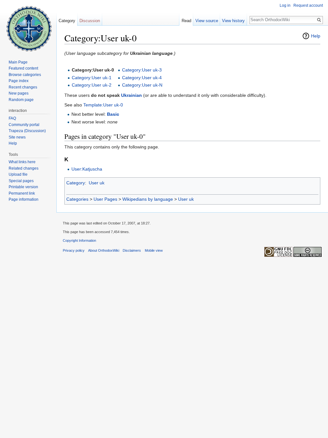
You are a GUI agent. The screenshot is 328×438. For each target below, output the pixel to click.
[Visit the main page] (28, 25)
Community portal (24, 124)
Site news (17, 137)
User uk (96, 182)
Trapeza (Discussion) (27, 131)
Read (186, 20)
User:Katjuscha (86, 169)
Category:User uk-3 (142, 69)
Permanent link (22, 193)
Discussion (89, 20)
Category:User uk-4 (142, 77)
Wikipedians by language (147, 199)
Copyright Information (79, 240)
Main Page (18, 62)
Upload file (18, 174)
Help (315, 35)
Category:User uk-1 (91, 77)
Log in (285, 5)
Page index (19, 81)
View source (206, 20)
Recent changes (23, 87)
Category (75, 182)
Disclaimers (132, 250)
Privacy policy (74, 250)
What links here (22, 162)
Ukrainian (131, 95)
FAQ (12, 118)
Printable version (23, 187)
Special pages (21, 181)
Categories (77, 199)
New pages (19, 93)
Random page (21, 99)
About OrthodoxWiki (103, 250)
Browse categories (25, 74)
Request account (308, 5)
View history (233, 20)
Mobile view (154, 250)
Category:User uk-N (142, 85)
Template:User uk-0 (103, 104)
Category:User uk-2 (91, 85)
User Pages (105, 199)
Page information (23, 199)
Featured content (23, 68)
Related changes (23, 168)
